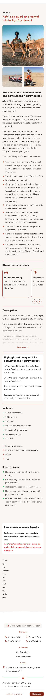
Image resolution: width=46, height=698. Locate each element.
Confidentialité (23, 652)
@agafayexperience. (26, 626)
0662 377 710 (14, 637)
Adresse (23, 662)
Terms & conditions (23, 656)
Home (5, 12)
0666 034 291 (14, 641)
